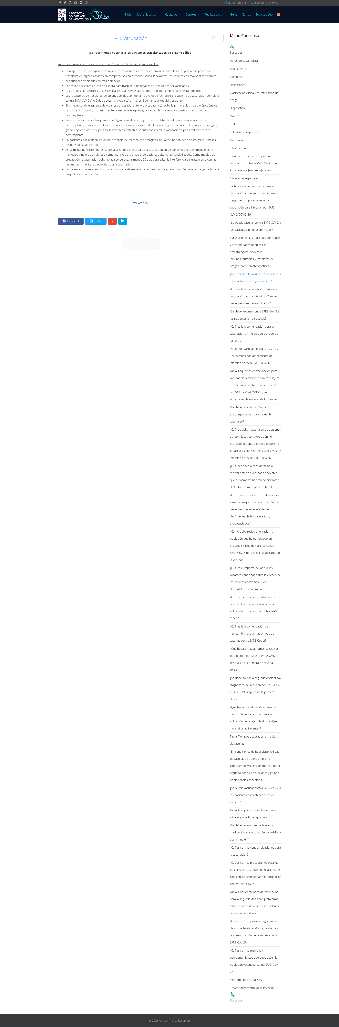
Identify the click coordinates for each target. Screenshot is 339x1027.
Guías (233, 14)
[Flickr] (81, 2)
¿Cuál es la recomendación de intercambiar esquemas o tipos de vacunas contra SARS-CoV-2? (252, 633)
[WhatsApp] (86, 2)
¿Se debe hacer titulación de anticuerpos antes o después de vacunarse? (250, 414)
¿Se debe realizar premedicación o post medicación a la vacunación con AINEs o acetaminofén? (255, 832)
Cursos (246, 14)
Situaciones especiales (244, 178)
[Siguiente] (148, 244)
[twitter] (65, 2)
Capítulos (171, 14)
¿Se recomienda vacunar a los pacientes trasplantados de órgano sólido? (255, 277)
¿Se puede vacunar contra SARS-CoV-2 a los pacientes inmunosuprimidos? (255, 226)
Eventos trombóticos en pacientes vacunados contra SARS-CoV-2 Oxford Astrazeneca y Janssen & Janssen (254, 163)
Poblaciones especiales (245, 132)
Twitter (98, 221)
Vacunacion (237, 140)
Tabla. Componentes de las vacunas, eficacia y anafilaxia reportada (253, 813)
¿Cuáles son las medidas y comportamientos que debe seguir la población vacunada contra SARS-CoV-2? (254, 961)
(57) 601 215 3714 (238, 2)
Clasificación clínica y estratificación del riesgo (254, 96)
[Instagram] (70, 2)
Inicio (128, 14)
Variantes (236, 77)
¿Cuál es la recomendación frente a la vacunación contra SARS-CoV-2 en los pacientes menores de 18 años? (254, 296)
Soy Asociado (264, 14)
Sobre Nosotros (146, 14)
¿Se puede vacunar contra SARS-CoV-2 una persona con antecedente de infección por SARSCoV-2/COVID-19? (254, 356)
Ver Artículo (140, 203)
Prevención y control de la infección (252, 988)
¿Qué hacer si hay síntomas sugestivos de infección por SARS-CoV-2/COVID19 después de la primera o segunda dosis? (254, 659)
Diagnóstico (237, 108)
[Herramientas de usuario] (215, 38)
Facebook (73, 221)
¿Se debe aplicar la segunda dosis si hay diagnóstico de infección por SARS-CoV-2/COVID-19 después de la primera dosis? (255, 688)
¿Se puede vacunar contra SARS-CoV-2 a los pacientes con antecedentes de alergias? (255, 795)
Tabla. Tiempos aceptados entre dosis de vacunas (254, 740)
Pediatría (235, 124)
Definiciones (237, 85)
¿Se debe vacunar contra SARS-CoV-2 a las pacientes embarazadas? (254, 315)
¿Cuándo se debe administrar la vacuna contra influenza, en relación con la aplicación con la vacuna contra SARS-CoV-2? (255, 607)
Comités (191, 14)
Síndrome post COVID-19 (246, 980)
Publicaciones (213, 14)
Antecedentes (238, 69)
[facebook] (60, 2)
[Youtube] (75, 2)
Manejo (234, 116)
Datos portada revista (244, 60)
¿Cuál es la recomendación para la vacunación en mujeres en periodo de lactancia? (254, 334)
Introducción (238, 148)
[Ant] (129, 244)
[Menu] (278, 14)
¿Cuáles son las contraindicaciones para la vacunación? (255, 851)
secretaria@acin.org (266, 2)
